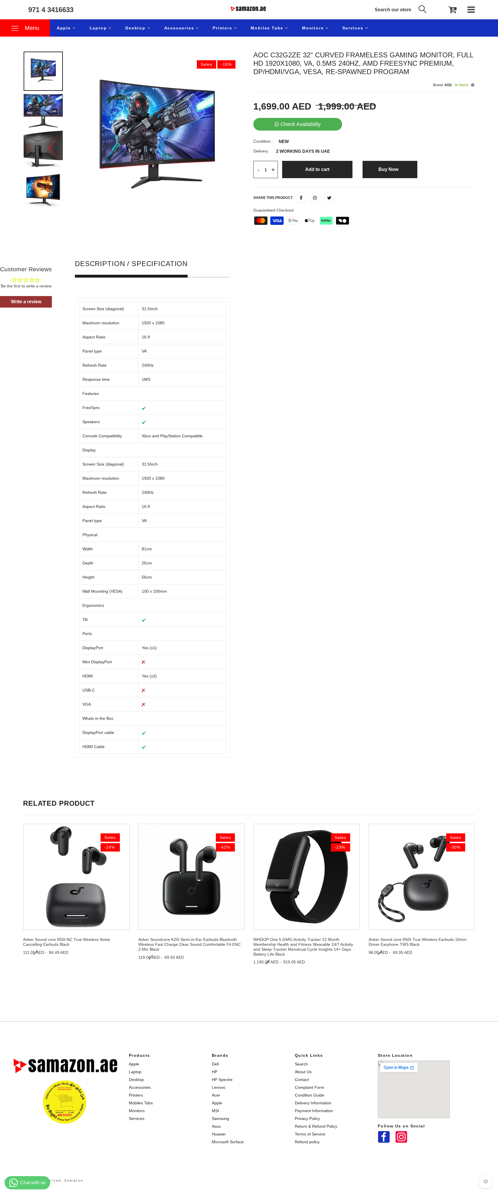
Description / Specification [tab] (131, 264)
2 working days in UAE (303, 151)
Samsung (220, 1118)
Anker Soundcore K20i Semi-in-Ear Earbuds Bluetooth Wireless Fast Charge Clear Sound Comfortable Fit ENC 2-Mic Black (189, 944)
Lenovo (218, 1087)
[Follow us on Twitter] (329, 197)
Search (301, 1064)
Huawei (218, 1134)
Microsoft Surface (228, 1142)
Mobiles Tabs (268, 28)
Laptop (99, 28)
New (284, 141)
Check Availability (300, 124)
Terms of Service (310, 1134)
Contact (302, 1079)
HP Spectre (222, 1079)
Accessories (180, 28)
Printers (223, 28)
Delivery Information (313, 1103)
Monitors (313, 28)
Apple (65, 28)
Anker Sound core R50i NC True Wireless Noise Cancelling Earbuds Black (66, 942)
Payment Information (314, 1110)
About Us (303, 1071)
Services (353, 28)
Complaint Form (309, 1087)
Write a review (26, 301)
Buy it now (389, 169)
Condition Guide (309, 1095)
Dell (215, 1064)
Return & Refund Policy (316, 1126)
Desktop (136, 28)
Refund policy (307, 1142)
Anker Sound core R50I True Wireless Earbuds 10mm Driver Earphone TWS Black (418, 942)
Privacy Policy (307, 1118)
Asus (216, 1126)
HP (214, 1071)
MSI (215, 1110)
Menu (31, 28)
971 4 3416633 (50, 9)
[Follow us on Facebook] (300, 197)
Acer (216, 1095)
